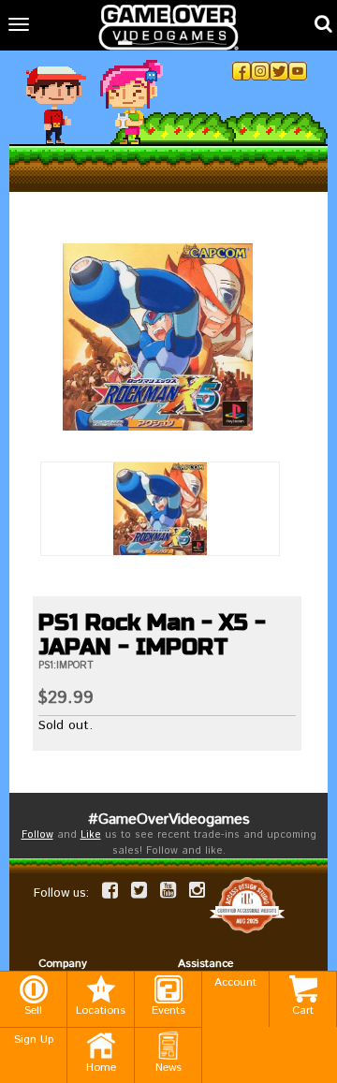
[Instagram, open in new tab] (260, 71)
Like (91, 834)
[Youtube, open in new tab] (297, 71)
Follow (37, 834)
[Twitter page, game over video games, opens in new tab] (139, 890)
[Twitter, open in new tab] (279, 71)
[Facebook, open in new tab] (241, 71)
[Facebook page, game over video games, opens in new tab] (110, 890)
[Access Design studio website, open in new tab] (247, 906)
